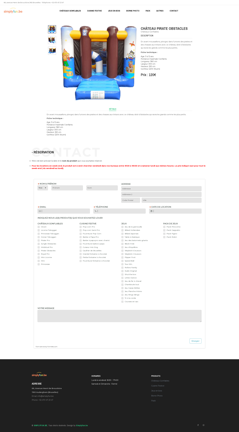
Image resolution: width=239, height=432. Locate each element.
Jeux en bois (114, 10)
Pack (148, 10)
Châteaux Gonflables (70, 10)
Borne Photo (132, 10)
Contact (174, 10)
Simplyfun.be (82, 425)
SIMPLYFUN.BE (40, 425)
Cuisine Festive (94, 10)
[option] (52, 29)
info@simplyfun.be (45, 396)
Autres (159, 10)
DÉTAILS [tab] (112, 109)
